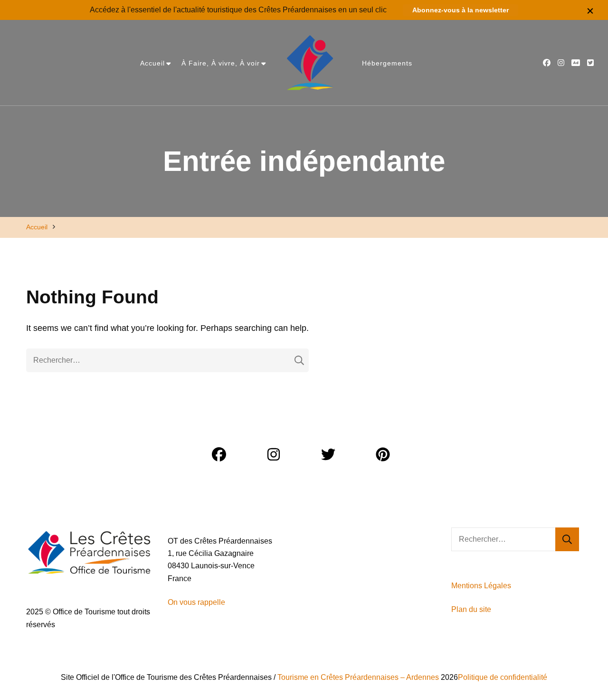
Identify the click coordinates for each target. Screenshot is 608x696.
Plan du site (472, 609)
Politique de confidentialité (502, 677)
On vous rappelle (196, 602)
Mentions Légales (481, 586)
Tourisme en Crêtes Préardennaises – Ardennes (358, 677)
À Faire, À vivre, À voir (220, 63)
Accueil (152, 63)
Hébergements (387, 63)
